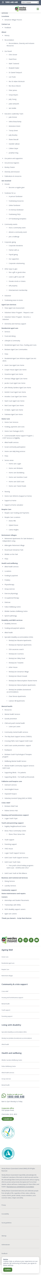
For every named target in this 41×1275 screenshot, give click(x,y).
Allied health (9, 632)
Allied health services (12, 442)
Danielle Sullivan (14, 144)
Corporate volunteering (16, 263)
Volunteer (8, 296)
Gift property (13, 286)
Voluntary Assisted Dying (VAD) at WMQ (18, 798)
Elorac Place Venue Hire (17, 834)
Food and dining (10, 336)
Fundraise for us (10, 193)
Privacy (4, 1205)
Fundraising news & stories (14, 300)
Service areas (9, 460)
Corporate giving (10, 242)
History (7, 35)
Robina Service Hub (11, 811)
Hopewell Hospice (11, 794)
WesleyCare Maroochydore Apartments (22, 685)
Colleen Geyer (14, 148)
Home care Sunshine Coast (18, 477)
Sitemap (4, 1236)
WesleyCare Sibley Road (17, 658)
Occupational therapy (12, 598)
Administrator (6, 1245)
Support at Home (11, 500)
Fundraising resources (16, 201)
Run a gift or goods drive (17, 272)
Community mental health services (16, 732)
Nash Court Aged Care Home (14, 401)
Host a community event (17, 228)
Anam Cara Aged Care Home (14, 365)
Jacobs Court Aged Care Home (15, 383)
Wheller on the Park (11, 554)
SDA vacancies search (16, 649)
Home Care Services (11, 422)
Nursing (7, 492)
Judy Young (12, 99)
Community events (11, 224)
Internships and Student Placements (17, 900)
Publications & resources (13, 176)
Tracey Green (13, 130)
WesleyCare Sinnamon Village (19, 672)
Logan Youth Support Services (15, 853)
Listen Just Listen (14, 727)
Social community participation (15, 447)
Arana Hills (12, 521)
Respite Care (5, 969)
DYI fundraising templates (17, 219)
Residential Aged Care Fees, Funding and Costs (20, 345)
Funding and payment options (15, 628)
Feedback (8, 28)
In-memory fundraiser (16, 210)
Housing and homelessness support (12, 997)
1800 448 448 (11, 2)
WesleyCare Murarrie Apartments (20, 640)
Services (7, 332)
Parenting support (11, 844)
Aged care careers (11, 914)
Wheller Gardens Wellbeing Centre (16, 611)
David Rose (13, 59)
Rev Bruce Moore (15, 86)
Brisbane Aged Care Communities (16, 349)
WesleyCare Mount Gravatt (18, 676)
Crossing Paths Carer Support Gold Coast (19, 741)
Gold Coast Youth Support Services (16, 858)
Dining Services (10, 881)
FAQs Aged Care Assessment (14, 308)
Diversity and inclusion (12, 172)
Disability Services (11, 624)
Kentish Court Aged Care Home (15, 392)
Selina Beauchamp (15, 122)
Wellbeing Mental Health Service (15, 761)
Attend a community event (18, 232)
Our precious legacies (12, 163)
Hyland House (13, 525)
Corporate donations (16, 246)
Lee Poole (12, 77)
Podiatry (8, 580)
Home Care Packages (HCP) (14, 431)
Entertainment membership (18, 290)
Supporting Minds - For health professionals (19, 777)
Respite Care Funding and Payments (17, 513)
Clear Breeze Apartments (17, 696)
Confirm (8, 1270)
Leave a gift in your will (16, 277)
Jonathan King (13, 153)
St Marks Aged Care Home (14, 410)
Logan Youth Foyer (11, 818)
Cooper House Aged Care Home (15, 370)
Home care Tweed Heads (17, 486)
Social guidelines (6, 1223)
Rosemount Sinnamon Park (14, 550)
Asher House (13, 667)
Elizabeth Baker (14, 68)
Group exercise (10, 589)
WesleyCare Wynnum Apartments (20, 645)
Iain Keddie (12, 108)
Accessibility (5, 1214)
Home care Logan (15, 464)
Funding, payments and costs (14, 427)
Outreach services (11, 785)
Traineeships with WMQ (13, 905)
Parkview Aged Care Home (14, 414)
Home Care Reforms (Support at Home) (18, 496)
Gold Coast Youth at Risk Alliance (16, 873)
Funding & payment (11, 576)
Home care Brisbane (16, 468)
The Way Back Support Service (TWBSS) (18, 737)
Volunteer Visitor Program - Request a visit (19, 312)
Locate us (8, 1119)
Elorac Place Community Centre (15, 831)
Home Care (5, 957)
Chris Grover (13, 55)
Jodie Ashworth (14, 104)
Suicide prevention (11, 719)
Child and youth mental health (15, 723)
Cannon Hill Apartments (17, 701)
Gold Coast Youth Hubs (12, 862)
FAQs (6, 354)
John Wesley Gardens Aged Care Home (18, 388)
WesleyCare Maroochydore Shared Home (23, 681)
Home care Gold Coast (16, 482)
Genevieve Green (14, 126)
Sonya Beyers (13, 95)
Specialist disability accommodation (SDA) (19, 637)
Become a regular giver (17, 187)
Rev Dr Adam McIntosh (17, 81)
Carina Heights (14, 530)
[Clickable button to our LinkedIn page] (20, 940)
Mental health (6, 1004)
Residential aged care (8, 963)
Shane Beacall (13, 139)
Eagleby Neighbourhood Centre (15, 826)
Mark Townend (14, 64)
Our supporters (14, 259)
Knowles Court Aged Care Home (16, 396)
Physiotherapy (9, 584)
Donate (7, 184)
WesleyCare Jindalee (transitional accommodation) (17, 1038)
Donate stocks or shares (17, 281)
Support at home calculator (14, 505)
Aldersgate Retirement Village (14, 545)
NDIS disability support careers (15, 909)
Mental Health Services (12, 714)
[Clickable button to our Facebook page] (25, 940)
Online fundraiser (14, 205)
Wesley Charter (10, 167)
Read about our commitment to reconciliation (20, 1187)
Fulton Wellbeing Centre (13, 607)
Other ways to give (11, 269)
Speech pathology (11, 616)
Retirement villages (7, 976)
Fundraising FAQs (15, 214)
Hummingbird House (12, 789)
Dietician (7, 602)
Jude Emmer (13, 117)
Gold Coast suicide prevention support (18, 745)
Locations (8, 571)
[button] (4, 9)
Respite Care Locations (12, 517)
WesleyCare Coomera (16, 654)
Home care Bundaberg (16, 473)
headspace (8, 750)
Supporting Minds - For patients (15, 773)
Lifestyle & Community (12, 341)
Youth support (9, 840)
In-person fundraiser (15, 196)
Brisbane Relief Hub (11, 806)
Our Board (8, 51)
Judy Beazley (13, 135)
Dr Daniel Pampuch (15, 72)
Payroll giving (13, 254)
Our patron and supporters (14, 158)
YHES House (9, 849)
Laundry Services (10, 886)
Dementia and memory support (15, 324)
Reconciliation (9, 40)
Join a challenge (14, 237)
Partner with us (14, 250)
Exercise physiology (11, 593)
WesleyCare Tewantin (16, 663)
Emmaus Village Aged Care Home (16, 379)
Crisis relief (5, 991)
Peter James (13, 90)
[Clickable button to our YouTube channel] (36, 940)
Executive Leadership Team (14, 114)
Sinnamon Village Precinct (13, 20)
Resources (8, 710)
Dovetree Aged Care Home (14, 374)
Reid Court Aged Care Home (14, 405)
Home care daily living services (15, 451)
